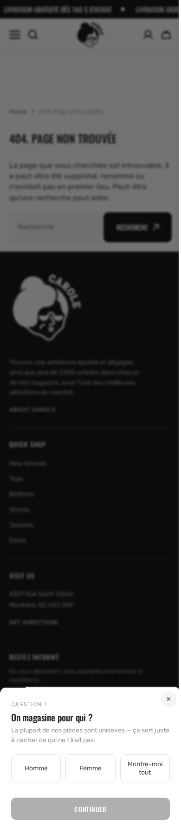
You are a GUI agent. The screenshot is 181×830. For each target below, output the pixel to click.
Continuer (87, 809)
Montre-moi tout (139, 768)
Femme (87, 768)
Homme (34, 768)
